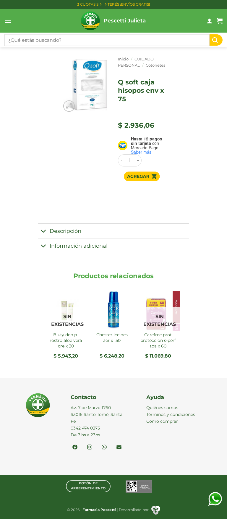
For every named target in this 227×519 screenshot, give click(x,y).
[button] (8, 20)
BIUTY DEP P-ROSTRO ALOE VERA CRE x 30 (66, 340)
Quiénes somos (162, 407)
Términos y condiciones (170, 414)
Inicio (123, 59)
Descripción (65, 231)
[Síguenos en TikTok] (104, 447)
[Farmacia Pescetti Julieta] (113, 21)
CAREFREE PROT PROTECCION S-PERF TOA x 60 (158, 340)
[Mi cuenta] (210, 20)
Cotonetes (155, 65)
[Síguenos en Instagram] (90, 447)
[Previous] (47, 327)
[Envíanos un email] (119, 447)
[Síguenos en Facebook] (75, 447)
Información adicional (79, 246)
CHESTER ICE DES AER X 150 (112, 337)
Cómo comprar (162, 421)
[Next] (179, 327)
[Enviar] (216, 40)
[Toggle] (43, 231)
